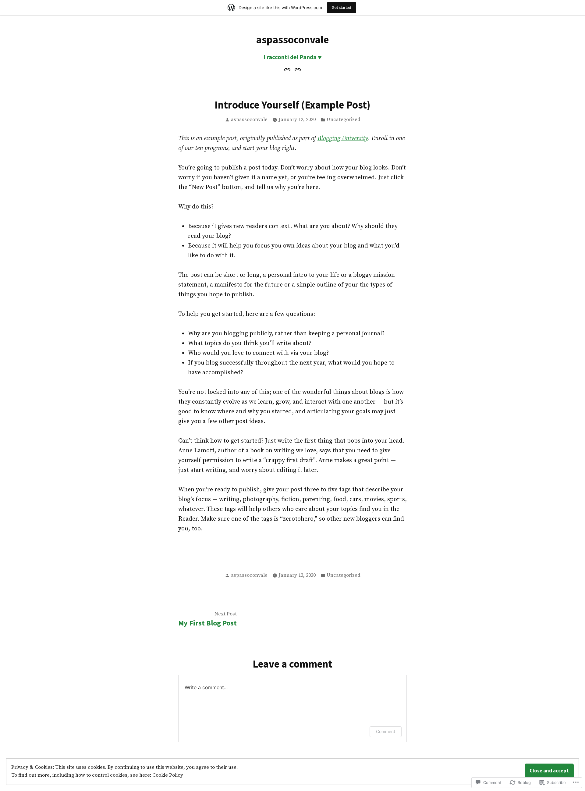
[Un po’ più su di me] (296, 70)
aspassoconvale (292, 39)
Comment (385, 731)
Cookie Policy (167, 775)
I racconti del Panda (290, 57)
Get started (341, 7)
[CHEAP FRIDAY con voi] (288, 70)
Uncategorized (343, 119)
